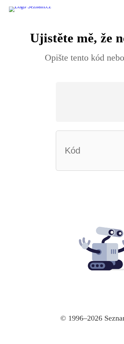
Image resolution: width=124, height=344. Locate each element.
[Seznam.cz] (41, 16)
